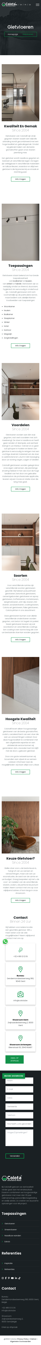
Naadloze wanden (13, 1235)
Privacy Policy (22, 1339)
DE (30, 5)
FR (25, 5)
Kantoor (7, 330)
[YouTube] (12, 1278)
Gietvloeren (10, 1223)
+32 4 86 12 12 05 (20, 956)
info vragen (20, 179)
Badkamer (8, 314)
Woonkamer (9, 306)
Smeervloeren (11, 1229)
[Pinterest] (9, 1278)
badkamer (17, 281)
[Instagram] (3, 1278)
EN (21, 5)
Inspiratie (9, 1263)
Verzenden (15, 1156)
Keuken (7, 310)
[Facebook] (6, 1278)
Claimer (33, 1339)
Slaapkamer (9, 318)
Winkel (6, 322)
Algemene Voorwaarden (20, 1341)
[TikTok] (19, 1278)
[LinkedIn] (16, 1278)
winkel (9, 283)
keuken (29, 281)
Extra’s (7, 1241)
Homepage (13, 34)
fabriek (18, 283)
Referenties (9, 1269)
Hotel (6, 326)
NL (16, 5)
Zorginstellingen (11, 338)
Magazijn (8, 334)
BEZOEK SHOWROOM (13, 1076)
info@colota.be (20, 1000)
